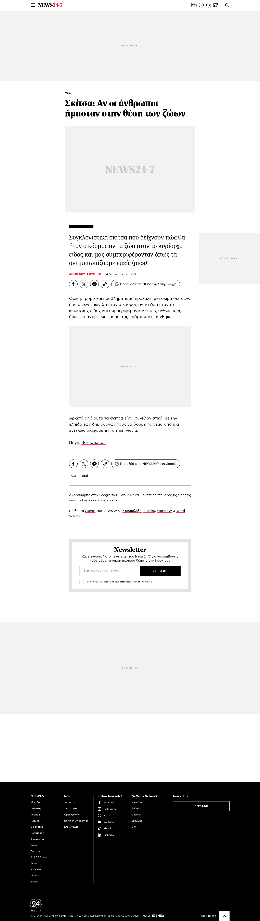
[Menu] (33, 5)
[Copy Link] (105, 284)
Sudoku (149, 510)
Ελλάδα (35, 802)
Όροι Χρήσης (72, 814)
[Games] (216, 5)
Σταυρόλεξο (132, 510)
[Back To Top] (224, 916)
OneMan (136, 814)
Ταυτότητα (70, 808)
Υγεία (33, 845)
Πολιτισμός (37, 833)
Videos (34, 875)
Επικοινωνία (71, 827)
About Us (70, 802)
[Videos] (201, 5)
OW (133, 827)
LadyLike (136, 821)
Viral (68, 93)
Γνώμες (34, 821)
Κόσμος (35, 814)
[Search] (227, 5)
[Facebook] (73, 284)
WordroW (164, 510)
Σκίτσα (34, 863)
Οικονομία (36, 827)
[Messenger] (94, 284)
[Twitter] (84, 284)
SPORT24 (136, 808)
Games (90, 510)
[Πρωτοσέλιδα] (194, 5)
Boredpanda (93, 443)
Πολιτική (35, 808)
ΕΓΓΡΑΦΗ (201, 806)
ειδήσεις (184, 495)
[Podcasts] (208, 5)
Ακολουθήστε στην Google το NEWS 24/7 (101, 495)
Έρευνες (35, 851)
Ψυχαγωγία (37, 839)
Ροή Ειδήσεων (38, 857)
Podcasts (35, 869)
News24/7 (137, 802)
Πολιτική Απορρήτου (76, 821)
